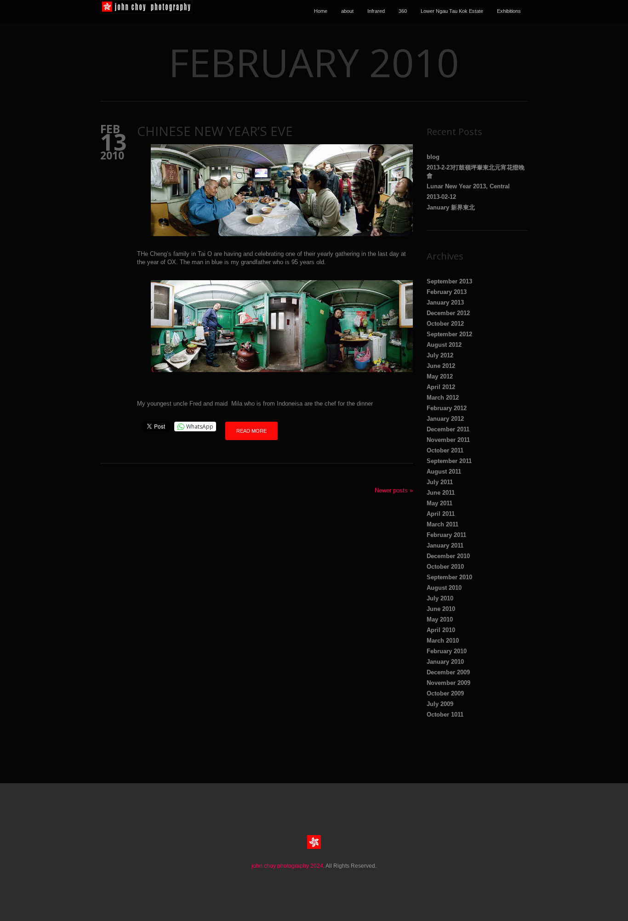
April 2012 (441, 387)
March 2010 (443, 640)
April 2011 (441, 513)
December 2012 (448, 313)
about (347, 11)
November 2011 (448, 439)
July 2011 (440, 482)
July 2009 (440, 704)
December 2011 (448, 429)
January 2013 (445, 302)
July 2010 (440, 598)
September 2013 (449, 281)
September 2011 (449, 461)
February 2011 (446, 534)
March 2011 (442, 524)
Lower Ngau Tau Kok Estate (452, 11)
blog (433, 156)
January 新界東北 (451, 207)
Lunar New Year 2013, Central (468, 186)
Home (320, 11)
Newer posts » (394, 490)
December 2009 (448, 672)
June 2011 (441, 492)
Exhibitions (509, 11)
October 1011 (445, 714)
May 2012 (440, 376)
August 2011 (444, 471)
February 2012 (447, 408)
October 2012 (445, 323)
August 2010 (444, 587)
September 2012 (449, 334)
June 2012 (441, 365)
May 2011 (439, 503)
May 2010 (440, 619)
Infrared (376, 11)
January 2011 (445, 545)
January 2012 (445, 418)
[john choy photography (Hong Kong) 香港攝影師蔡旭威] (146, 11)
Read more (251, 431)
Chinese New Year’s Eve (215, 131)
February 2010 (447, 651)
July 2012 (440, 355)
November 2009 (448, 682)
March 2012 (443, 397)
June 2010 (441, 608)
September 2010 (449, 577)
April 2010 (441, 630)
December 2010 (448, 556)
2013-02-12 (441, 196)
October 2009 (445, 693)
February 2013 (447, 291)
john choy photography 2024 (287, 866)
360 (403, 11)
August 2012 (444, 344)
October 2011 (445, 450)
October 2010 (445, 566)
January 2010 (445, 661)
